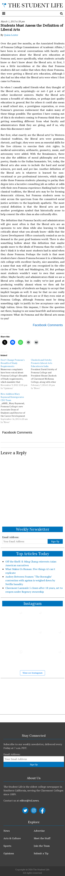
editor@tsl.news (29, 800)
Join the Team (42, 846)
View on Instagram (32, 673)
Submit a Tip (41, 853)
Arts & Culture (12, 838)
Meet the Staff (42, 838)
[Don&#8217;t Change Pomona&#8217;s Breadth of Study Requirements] (16, 374)
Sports (7, 846)
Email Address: (10, 537)
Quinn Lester (11, 34)
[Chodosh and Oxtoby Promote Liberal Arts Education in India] (46, 374)
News (6, 830)
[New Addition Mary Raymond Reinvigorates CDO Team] (16, 408)
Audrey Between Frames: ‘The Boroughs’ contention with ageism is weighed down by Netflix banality (30, 580)
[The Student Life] (32, 5)
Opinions (8, 853)
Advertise (39, 830)
